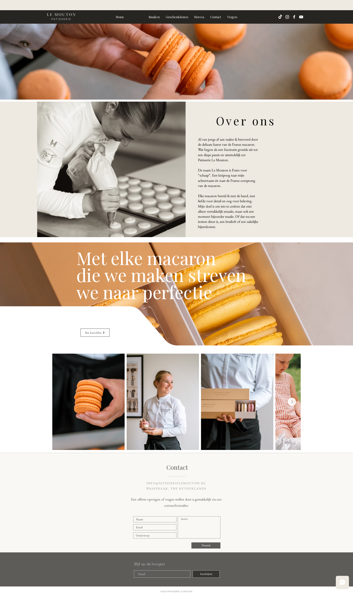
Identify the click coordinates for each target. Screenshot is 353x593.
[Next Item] (292, 402)
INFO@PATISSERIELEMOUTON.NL (176, 483)
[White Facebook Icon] (294, 16)
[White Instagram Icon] (287, 16)
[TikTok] (280, 16)
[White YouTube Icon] (301, 16)
